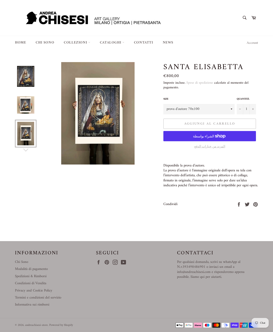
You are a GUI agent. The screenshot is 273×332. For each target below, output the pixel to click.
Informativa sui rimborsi (32, 304)
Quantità (243, 99)
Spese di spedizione (199, 83)
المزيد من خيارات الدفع (209, 147)
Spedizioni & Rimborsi (30, 276)
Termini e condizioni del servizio (38, 297)
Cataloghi (111, 42)
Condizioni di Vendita (30, 283)
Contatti (143, 42)
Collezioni (76, 42)
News (168, 42)
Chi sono (45, 42)
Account (252, 43)
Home (20, 42)
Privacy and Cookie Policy (33, 290)
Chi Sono (21, 262)
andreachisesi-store (36, 325)
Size (165, 99)
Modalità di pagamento (31, 269)
